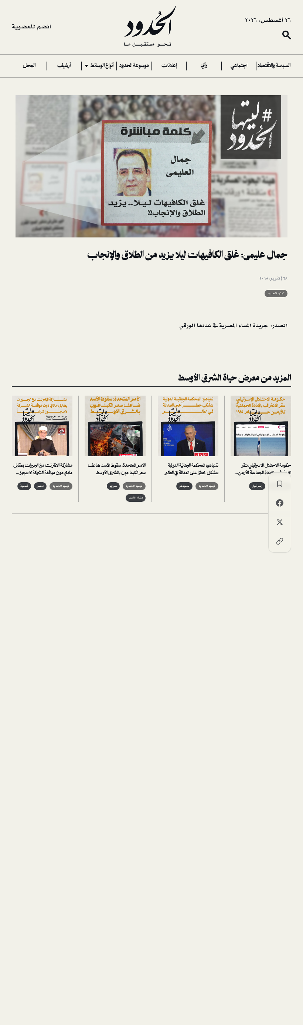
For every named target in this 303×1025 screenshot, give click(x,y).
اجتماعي (239, 66)
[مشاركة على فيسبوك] (280, 503)
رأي (204, 66)
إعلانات (169, 66)
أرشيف (64, 66)
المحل (29, 66)
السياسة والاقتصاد (274, 66)
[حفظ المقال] (280, 484)
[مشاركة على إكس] (280, 522)
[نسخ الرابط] (280, 541)
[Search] (286, 35)
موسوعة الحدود (134, 66)
